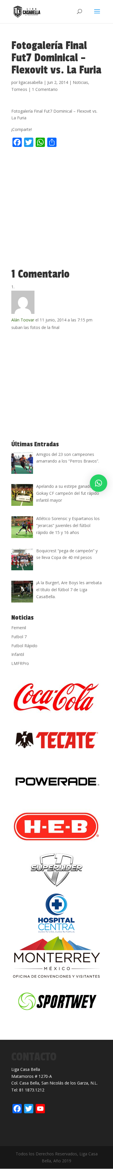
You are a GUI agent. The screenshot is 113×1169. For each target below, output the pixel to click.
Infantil (17, 654)
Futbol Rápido (24, 645)
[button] (98, 483)
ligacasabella (31, 82)
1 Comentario (45, 89)
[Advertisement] (56, 209)
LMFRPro (20, 663)
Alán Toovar (22, 320)
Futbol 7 (19, 636)
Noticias (80, 82)
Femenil (18, 627)
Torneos (19, 89)
